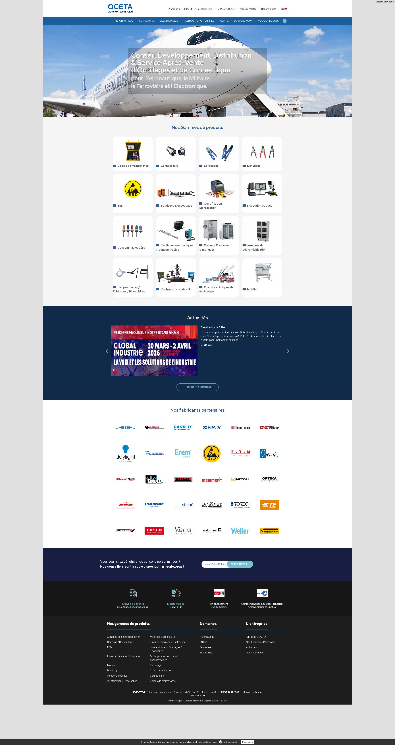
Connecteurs (157, 675)
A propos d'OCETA (256, 636)
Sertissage (156, 665)
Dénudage (112, 670)
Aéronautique (124, 20)
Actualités (251, 647)
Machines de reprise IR (162, 636)
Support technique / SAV (236, 20)
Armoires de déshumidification (123, 636)
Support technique (252, 692)
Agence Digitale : (212, 701)
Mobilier (111, 665)
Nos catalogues (268, 20)
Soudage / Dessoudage (120, 642)
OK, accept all (230, 742)
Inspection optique (117, 675)
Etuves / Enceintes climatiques (123, 656)
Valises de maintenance (163, 681)
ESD (109, 647)
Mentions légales (175, 701)
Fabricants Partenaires (199, 20)
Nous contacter (254, 652)
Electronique (169, 20)
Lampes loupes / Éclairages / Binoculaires (166, 649)
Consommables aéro (161, 670)
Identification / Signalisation (122, 681)
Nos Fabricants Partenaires (261, 642)
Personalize (247, 742)
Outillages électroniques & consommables (164, 658)
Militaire (204, 642)
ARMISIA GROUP (226, 8)
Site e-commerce (203, 8)
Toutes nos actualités (197, 387)
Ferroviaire (146, 20)
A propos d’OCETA (178, 8)
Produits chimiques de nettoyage (168, 642)
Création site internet (194, 701)
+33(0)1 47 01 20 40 (229, 692)
